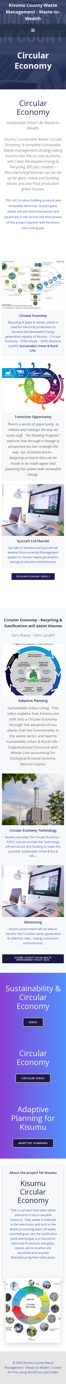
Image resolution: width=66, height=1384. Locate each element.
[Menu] (33, 30)
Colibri (53, 1372)
